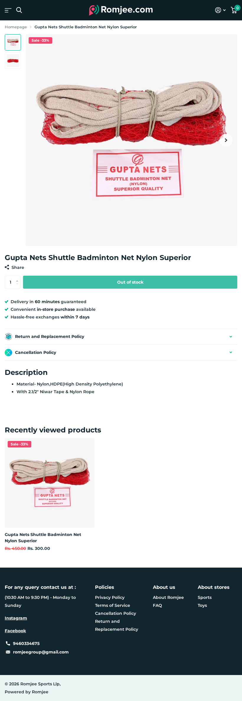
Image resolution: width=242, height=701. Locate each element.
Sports (205, 597)
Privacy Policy (110, 597)
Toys (202, 605)
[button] (226, 140)
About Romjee (168, 597)
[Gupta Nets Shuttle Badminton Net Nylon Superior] (49, 483)
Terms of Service (112, 605)
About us (164, 587)
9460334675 (26, 643)
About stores (214, 587)
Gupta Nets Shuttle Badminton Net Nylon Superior (43, 537)
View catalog (8, 10)
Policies (104, 587)
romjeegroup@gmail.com (41, 652)
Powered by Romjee (26, 692)
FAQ (157, 605)
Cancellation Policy (115, 613)
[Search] (19, 10)
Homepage (16, 26)
